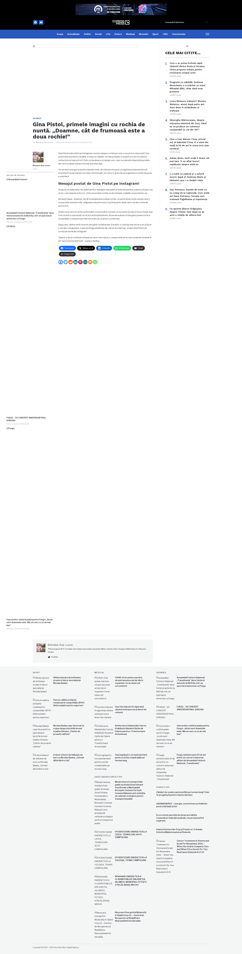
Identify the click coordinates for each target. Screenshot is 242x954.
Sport (156, 34)
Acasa (60, 34)
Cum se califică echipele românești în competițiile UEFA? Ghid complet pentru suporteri (69, 703)
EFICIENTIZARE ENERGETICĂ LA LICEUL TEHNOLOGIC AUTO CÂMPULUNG (131, 835)
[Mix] (90, 262)
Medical (130, 34)
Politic (87, 34)
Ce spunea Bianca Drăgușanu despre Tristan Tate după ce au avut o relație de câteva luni (187, 211)
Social (98, 34)
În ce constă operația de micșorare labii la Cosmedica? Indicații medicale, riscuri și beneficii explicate (180, 818)
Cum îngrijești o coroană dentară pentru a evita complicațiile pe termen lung (131, 758)
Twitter (54, 657)
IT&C (165, 34)
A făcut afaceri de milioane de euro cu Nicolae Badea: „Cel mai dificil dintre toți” (68, 758)
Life (108, 34)
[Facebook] (60, 262)
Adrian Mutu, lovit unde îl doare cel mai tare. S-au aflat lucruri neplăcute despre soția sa (189, 161)
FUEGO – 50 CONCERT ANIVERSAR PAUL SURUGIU (26, 419)
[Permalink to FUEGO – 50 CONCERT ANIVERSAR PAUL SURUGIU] (30, 320)
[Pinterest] (80, 262)
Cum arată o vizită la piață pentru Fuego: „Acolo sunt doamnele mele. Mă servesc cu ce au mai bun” (29, 622)
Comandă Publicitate (174, 22)
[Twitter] (65, 262)
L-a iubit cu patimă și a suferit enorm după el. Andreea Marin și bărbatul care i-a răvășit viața (188, 176)
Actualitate (73, 34)
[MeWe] (85, 262)
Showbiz (143, 34)
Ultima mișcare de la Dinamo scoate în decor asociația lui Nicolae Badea (67, 680)
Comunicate (178, 34)
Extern (118, 34)
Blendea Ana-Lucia (44, 142)
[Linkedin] (75, 262)
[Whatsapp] (95, 262)
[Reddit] (70, 262)
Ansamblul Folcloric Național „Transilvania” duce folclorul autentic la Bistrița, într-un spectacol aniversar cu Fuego (30, 216)
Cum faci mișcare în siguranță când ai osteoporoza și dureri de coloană (130, 710)
